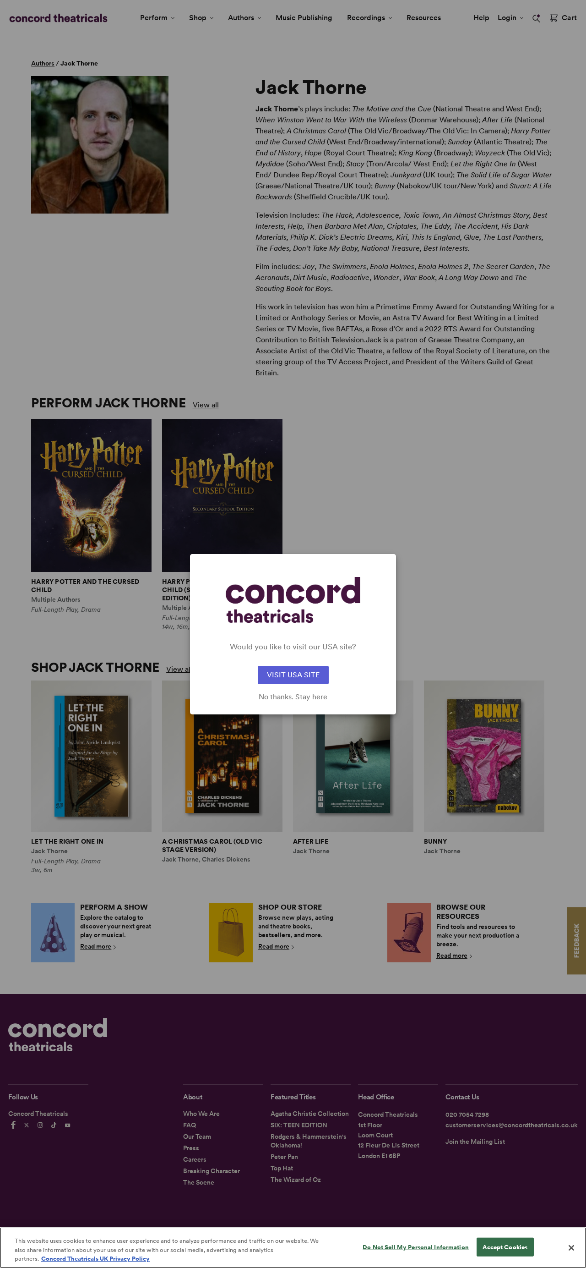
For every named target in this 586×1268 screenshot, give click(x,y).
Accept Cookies (505, 1246)
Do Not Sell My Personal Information (416, 1246)
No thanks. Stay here (293, 697)
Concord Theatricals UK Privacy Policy (95, 1258)
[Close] (571, 1248)
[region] (293, 1247)
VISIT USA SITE (293, 674)
